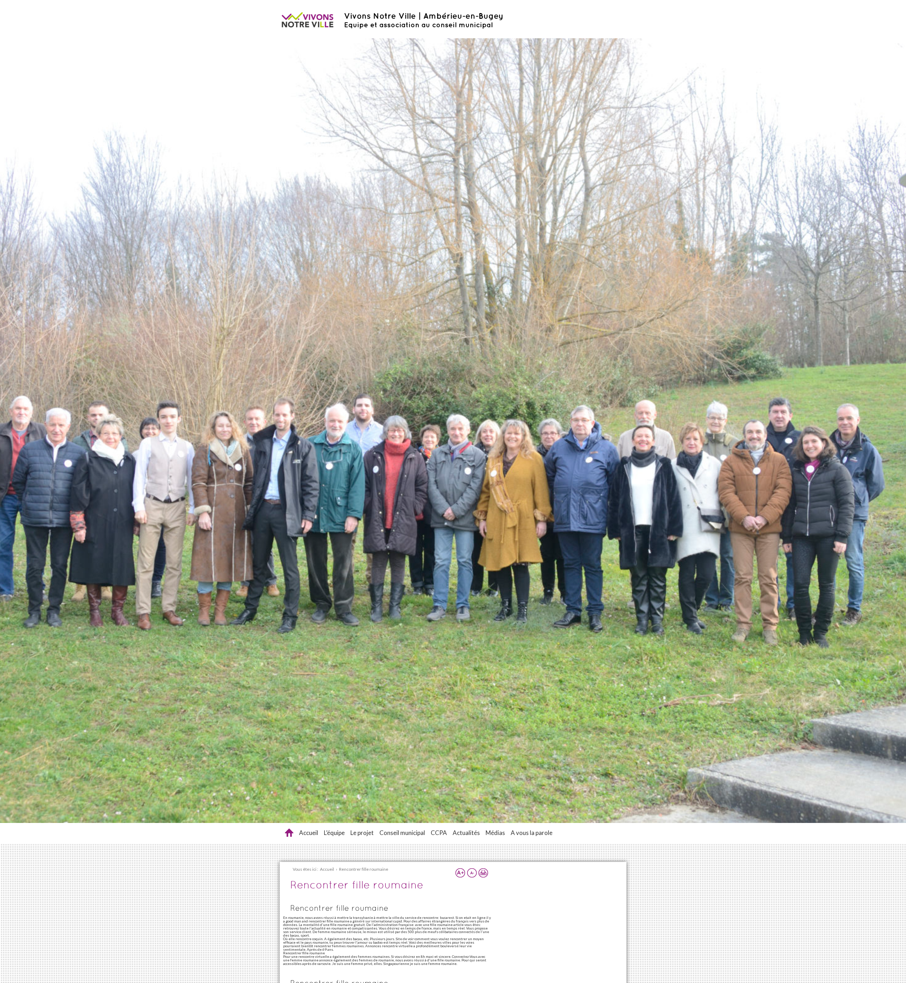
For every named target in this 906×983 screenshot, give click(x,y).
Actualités (466, 832)
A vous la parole (531, 832)
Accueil (308, 832)
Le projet (362, 832)
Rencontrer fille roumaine (289, 832)
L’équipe (334, 832)
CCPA (439, 832)
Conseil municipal (402, 832)
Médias (495, 832)
